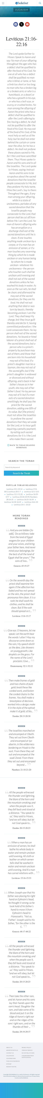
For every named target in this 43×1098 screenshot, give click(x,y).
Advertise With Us (12, 1050)
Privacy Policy (26, 1047)
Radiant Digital (11, 1066)
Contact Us (10, 1053)
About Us (9, 1047)
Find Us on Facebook (13, 1061)
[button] (40, 3)
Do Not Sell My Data (28, 1053)
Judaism (21, 9)
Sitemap (8, 1064)
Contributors (11, 1058)
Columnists (10, 1055)
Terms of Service (27, 1050)
